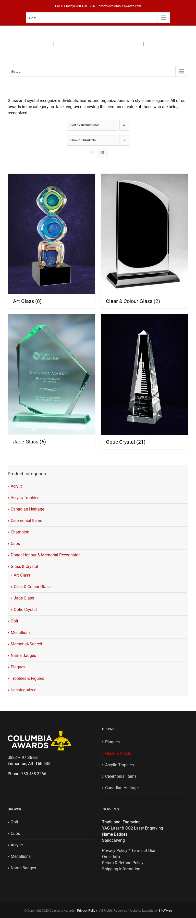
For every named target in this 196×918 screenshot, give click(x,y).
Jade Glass (24, 598)
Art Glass (22, 575)
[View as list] (102, 153)
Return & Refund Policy (122, 862)
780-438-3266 (85, 6)
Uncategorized (23, 689)
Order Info (111, 856)
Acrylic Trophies (25, 497)
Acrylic (17, 486)
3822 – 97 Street (23, 757)
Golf (14, 621)
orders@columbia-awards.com (120, 6)
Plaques (18, 667)
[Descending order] (124, 125)
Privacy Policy (87, 910)
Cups (15, 543)
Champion (20, 532)
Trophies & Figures (27, 678)
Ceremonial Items (26, 520)
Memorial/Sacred (26, 644)
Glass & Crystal (24, 566)
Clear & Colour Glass (32, 586)
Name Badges (23, 655)
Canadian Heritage (27, 509)
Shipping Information (121, 868)
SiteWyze (165, 910)
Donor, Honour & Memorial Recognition (46, 555)
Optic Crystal (25, 609)
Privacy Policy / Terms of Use (128, 850)
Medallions (21, 632)
